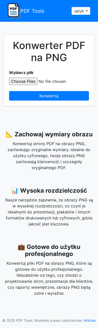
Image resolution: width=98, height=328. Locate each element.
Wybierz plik (21, 72)
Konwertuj (49, 95)
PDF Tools (32, 11)
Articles (90, 320)
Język (79, 11)
